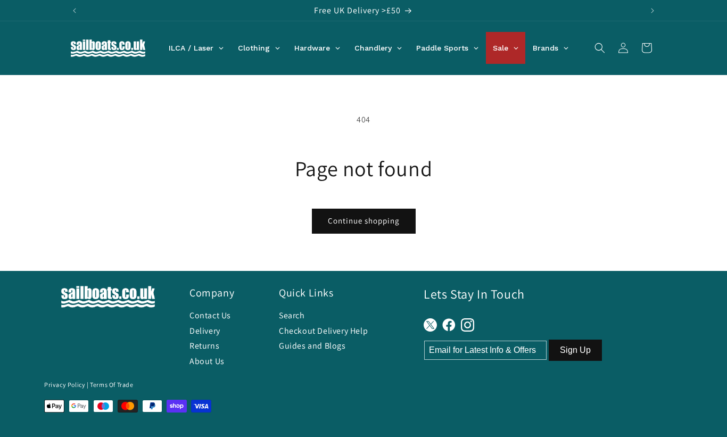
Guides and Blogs (312, 345)
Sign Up (575, 349)
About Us (207, 361)
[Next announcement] (652, 11)
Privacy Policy (64, 385)
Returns (204, 345)
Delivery (204, 330)
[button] (600, 48)
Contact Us (210, 315)
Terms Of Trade (111, 385)
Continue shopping (364, 221)
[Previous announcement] (74, 11)
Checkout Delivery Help (323, 330)
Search (292, 315)
